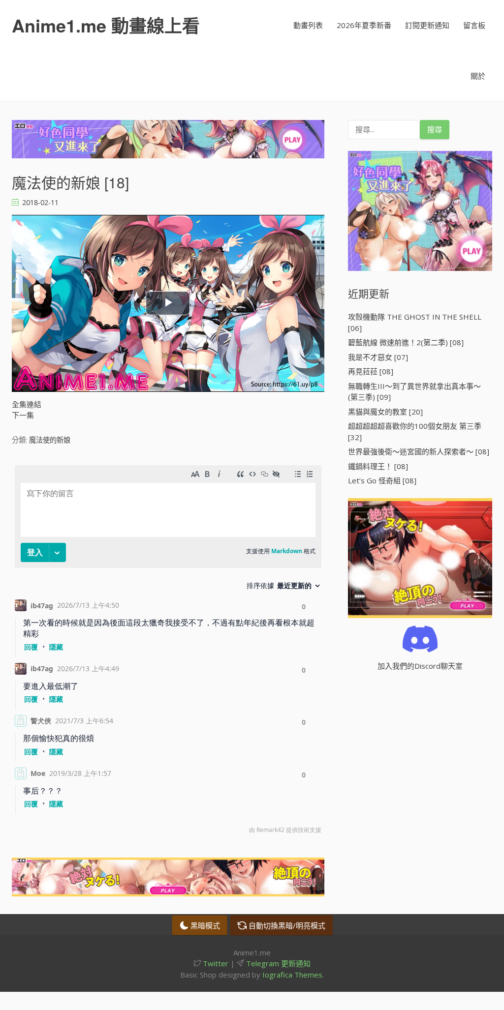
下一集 (23, 415)
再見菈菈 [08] (370, 371)
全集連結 (26, 404)
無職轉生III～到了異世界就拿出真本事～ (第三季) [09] (414, 391)
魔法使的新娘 (49, 440)
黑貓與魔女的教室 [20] (385, 411)
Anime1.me (106, 25)
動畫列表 (308, 25)
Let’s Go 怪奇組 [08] (382, 480)
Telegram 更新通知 (277, 963)
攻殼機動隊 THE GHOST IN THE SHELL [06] (414, 322)
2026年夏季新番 (364, 25)
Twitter (214, 963)
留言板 (474, 25)
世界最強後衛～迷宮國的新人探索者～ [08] (418, 451)
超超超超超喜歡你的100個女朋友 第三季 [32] (414, 431)
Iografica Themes (292, 975)
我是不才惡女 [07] (378, 357)
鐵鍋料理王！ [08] (378, 466)
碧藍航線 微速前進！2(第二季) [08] (406, 342)
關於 (478, 76)
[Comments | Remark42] (168, 651)
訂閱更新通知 (427, 25)
